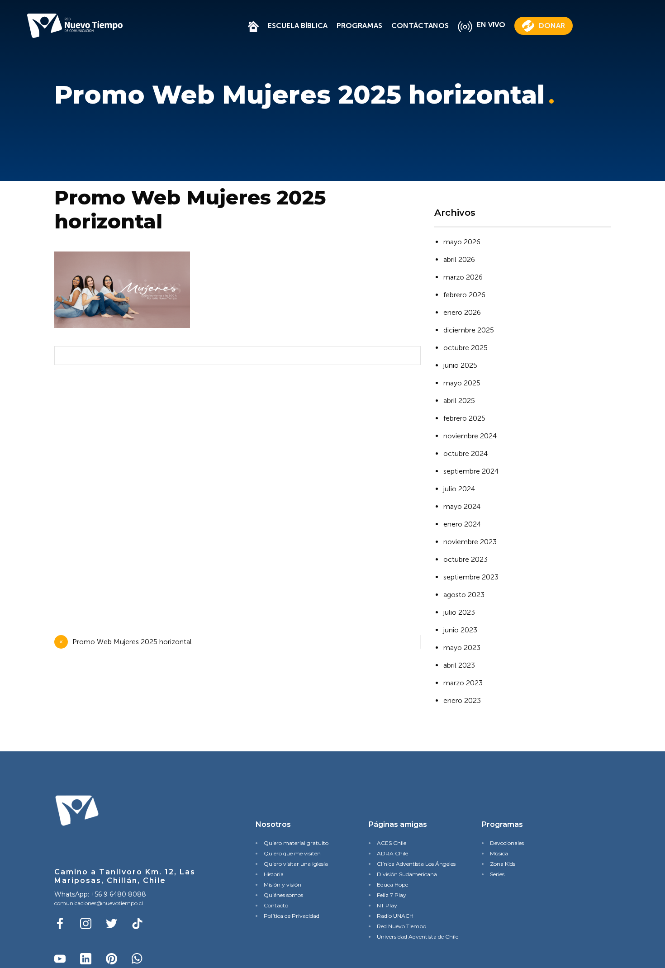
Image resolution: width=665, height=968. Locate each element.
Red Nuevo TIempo (401, 926)
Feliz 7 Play (391, 894)
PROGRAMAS (359, 25)
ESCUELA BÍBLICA (298, 25)
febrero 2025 (464, 418)
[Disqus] (235, 492)
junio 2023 (460, 630)
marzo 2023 (463, 683)
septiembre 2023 (471, 577)
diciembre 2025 (468, 330)
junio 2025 (460, 365)
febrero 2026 (464, 294)
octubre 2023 (465, 559)
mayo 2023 (461, 647)
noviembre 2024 (470, 436)
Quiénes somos (283, 894)
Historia (274, 874)
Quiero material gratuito (296, 842)
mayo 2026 (461, 241)
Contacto (276, 905)
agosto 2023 (463, 594)
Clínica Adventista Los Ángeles (414, 863)
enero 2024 (462, 524)
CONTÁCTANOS (420, 25)
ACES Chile (391, 842)
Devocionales (507, 842)
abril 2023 (459, 665)
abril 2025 (459, 400)
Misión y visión (282, 884)
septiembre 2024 (471, 471)
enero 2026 (462, 312)
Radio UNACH (395, 915)
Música (499, 853)
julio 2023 (459, 612)
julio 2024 (459, 488)
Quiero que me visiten (292, 853)
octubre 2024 (465, 453)
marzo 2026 (463, 277)
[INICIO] (253, 25)
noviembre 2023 (470, 541)
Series (497, 874)
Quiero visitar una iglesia (296, 863)
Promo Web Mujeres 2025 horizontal (132, 641)
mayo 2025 (461, 383)
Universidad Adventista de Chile (414, 936)
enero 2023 (462, 700)
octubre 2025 (465, 347)
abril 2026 (459, 259)
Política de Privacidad (291, 915)
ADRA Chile (392, 853)
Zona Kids (502, 863)
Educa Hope (392, 884)
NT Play (387, 905)
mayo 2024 (461, 506)
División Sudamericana (407, 874)
